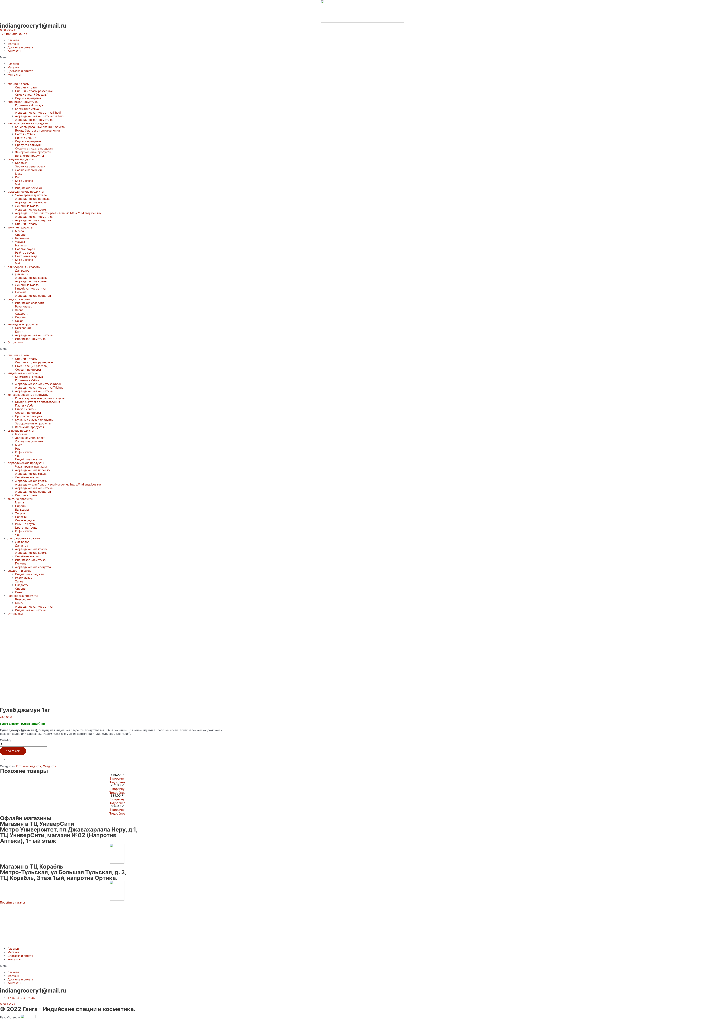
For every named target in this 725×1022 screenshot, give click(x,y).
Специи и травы (26, 87)
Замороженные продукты (33, 152)
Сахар (19, 321)
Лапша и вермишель (29, 170)
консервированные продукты (28, 123)
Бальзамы (22, 238)
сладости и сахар (19, 299)
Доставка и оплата (20, 47)
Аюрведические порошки (32, 199)
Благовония (23, 328)
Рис (17, 177)
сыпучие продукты (21, 159)
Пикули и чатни (25, 137)
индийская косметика (23, 102)
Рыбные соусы (25, 252)
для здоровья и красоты (24, 267)
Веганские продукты (29, 155)
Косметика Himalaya (29, 105)
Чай (17, 184)
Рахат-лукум (23, 306)
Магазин (13, 44)
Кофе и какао (24, 181)
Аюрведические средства (33, 220)
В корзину (117, 778)
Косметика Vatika (27, 109)
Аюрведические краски (31, 278)
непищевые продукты (23, 324)
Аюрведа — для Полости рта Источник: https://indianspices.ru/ (58, 213)
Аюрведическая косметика (33, 120)
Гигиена (20, 292)
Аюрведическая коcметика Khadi (38, 112)
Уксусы (20, 242)
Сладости (22, 313)
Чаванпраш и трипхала (31, 195)
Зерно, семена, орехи (30, 166)
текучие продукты (20, 227)
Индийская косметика (30, 288)
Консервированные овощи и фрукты (40, 127)
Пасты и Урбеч (25, 134)
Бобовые (21, 163)
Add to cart (13, 751)
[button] (13, 34)
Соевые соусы (25, 249)
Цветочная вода (26, 256)
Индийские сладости (29, 303)
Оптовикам (15, 342)
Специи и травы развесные (34, 91)
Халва (19, 310)
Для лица (21, 274)
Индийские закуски (28, 188)
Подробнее (117, 782)
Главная (13, 40)
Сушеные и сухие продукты (34, 148)
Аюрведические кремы (31, 209)
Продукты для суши (28, 145)
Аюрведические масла (30, 202)
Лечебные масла (27, 206)
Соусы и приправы (28, 98)
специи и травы (18, 84)
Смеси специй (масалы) (31, 94)
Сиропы (20, 234)
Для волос (22, 270)
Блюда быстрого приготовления (37, 130)
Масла (19, 231)
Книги (19, 331)
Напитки (21, 245)
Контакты (14, 51)
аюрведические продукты (26, 191)
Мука (18, 173)
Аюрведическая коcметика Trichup (39, 116)
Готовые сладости (28, 766)
